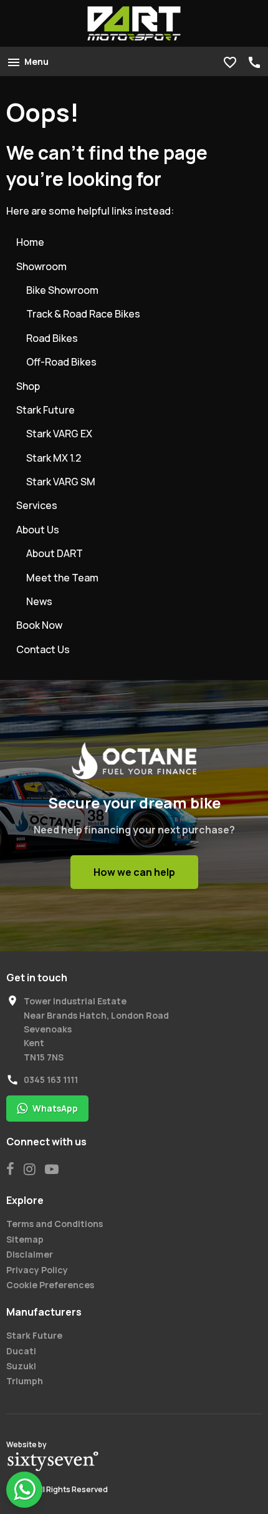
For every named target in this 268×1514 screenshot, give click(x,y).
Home (30, 242)
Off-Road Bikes (61, 362)
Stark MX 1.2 (53, 458)
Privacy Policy (37, 1270)
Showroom (41, 266)
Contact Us (43, 649)
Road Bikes (52, 338)
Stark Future (45, 410)
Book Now (39, 625)
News (39, 601)
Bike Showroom (62, 290)
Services (36, 505)
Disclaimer (29, 1254)
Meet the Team (62, 578)
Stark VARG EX (59, 433)
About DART (54, 553)
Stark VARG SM (60, 481)
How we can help (134, 872)
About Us (37, 529)
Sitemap (25, 1239)
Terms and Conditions (54, 1224)
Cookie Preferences (50, 1285)
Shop (28, 386)
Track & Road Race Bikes (83, 314)
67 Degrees (53, 1462)
